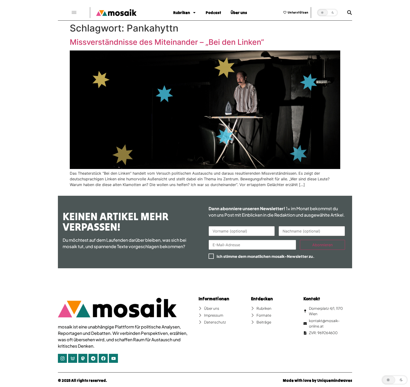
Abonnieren (322, 244)
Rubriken (181, 12)
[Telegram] (93, 358)
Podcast (213, 12)
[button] (74, 12)
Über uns (239, 12)
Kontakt (311, 298)
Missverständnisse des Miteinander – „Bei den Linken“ (167, 42)
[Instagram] (62, 358)
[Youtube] (113, 358)
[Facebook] (103, 358)
